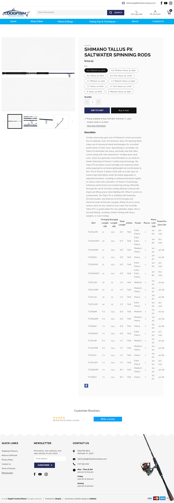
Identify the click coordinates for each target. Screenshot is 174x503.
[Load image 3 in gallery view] (46, 121)
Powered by (53, 499)
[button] (66, 21)
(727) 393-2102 (137, 14)
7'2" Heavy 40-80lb (95, 86)
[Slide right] (72, 121)
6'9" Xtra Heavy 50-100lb (121, 76)
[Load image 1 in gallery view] (15, 121)
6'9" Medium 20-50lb (96, 70)
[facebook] (86, 387)
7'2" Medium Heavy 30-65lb (123, 81)
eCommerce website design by (77, 499)
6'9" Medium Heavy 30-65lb (123, 70)
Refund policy (7, 473)
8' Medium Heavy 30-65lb (119, 92)
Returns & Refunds (9, 455)
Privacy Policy (7, 460)
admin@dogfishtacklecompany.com (141, 3)
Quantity (88, 97)
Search (118, 12)
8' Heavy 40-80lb (94, 92)
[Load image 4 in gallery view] (61, 121)
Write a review (108, 419)
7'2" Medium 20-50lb (96, 81)
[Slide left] (4, 121)
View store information (96, 126)
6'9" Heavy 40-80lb (95, 76)
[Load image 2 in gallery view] (30, 121)
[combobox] (80, 12)
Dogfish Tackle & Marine (17, 499)
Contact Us (6, 464)
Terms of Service (8, 468)
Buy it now (124, 110)
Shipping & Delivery (10, 451)
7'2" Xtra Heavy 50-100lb (121, 86)
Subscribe (43, 465)
